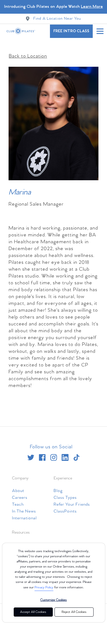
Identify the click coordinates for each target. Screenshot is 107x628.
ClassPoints (65, 511)
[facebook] (42, 457)
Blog (58, 490)
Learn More (92, 6)
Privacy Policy (44, 587)
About (18, 490)
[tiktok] (76, 457)
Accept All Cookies (33, 612)
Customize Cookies (53, 600)
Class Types (65, 497)
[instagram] (53, 457)
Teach (18, 504)
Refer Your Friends (72, 504)
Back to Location (28, 56)
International (24, 518)
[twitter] (30, 457)
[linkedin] (65, 457)
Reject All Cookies (74, 612)
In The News (24, 511)
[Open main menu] (100, 31)
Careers (19, 497)
